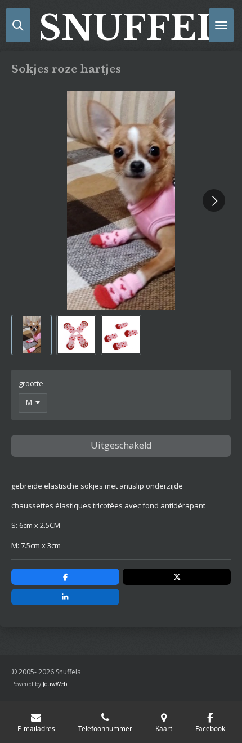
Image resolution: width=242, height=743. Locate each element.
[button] (31, 335)
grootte (31, 383)
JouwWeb (55, 684)
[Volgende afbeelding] (214, 200)
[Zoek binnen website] (18, 25)
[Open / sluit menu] (221, 25)
